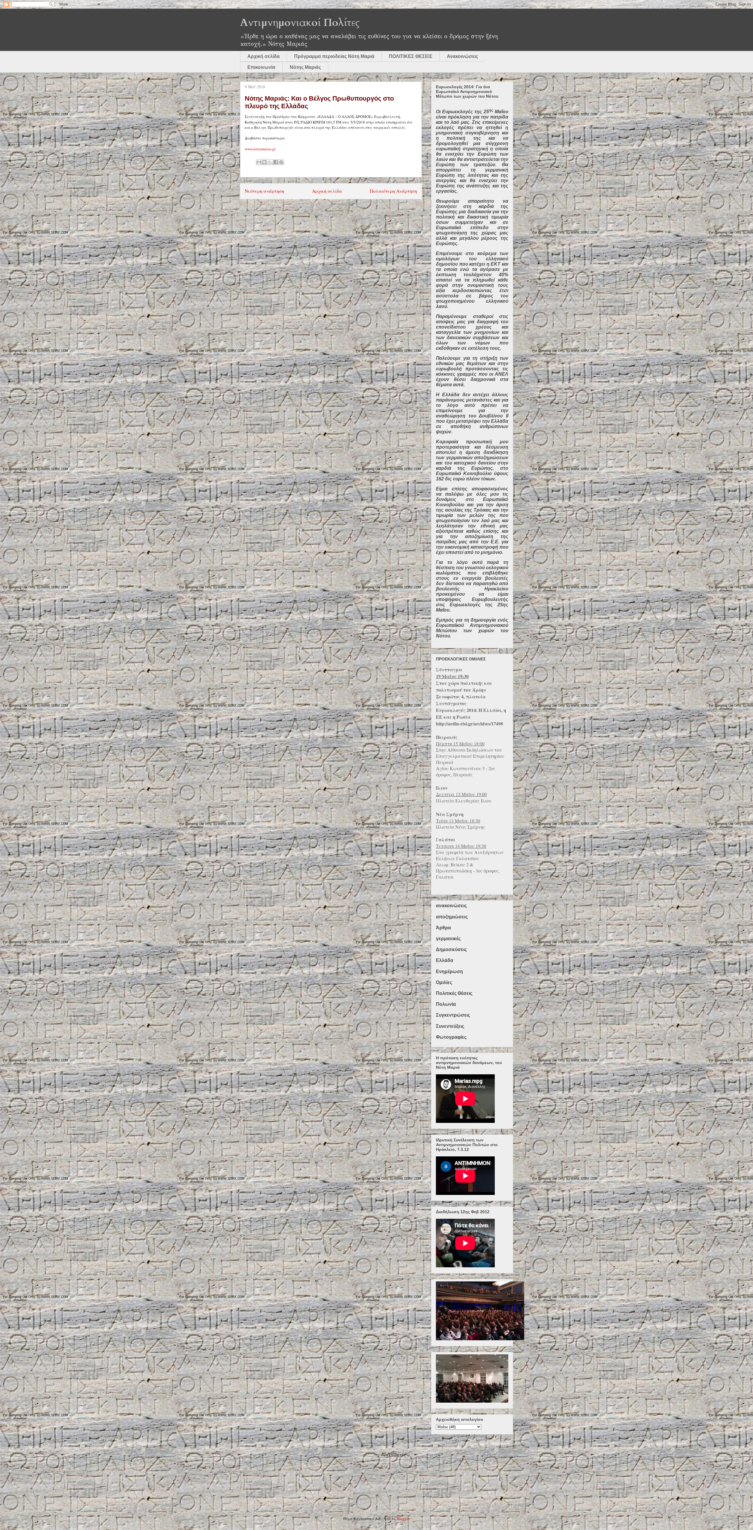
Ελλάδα (444, 960)
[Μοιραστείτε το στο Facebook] (276, 162)
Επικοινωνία (261, 67)
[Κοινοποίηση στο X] (270, 162)
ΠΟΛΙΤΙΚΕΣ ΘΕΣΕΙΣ (410, 56)
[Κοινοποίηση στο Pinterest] (281, 162)
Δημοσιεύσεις (451, 949)
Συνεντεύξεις (450, 1026)
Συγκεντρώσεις (453, 1015)
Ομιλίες (444, 982)
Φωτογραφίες (451, 1037)
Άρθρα (443, 927)
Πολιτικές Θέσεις (454, 993)
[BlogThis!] (264, 162)
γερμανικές (448, 938)
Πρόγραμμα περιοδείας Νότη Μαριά (334, 56)
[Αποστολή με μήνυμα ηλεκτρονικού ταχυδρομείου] (259, 162)
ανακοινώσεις (451, 905)
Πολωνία (446, 1004)
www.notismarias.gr (260, 148)
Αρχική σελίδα (263, 56)
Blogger (403, 1518)
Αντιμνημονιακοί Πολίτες (300, 22)
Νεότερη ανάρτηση (264, 191)
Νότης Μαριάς (305, 67)
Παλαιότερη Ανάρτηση (393, 191)
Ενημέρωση (449, 971)
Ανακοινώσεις (462, 56)
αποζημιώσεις (452, 916)
